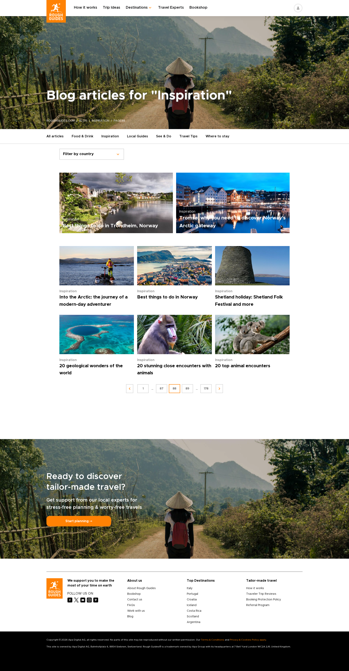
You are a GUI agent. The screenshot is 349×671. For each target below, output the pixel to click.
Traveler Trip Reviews (261, 594)
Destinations (137, 7)
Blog (130, 616)
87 (161, 388)
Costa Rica (194, 610)
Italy (189, 588)
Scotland (193, 616)
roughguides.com (60, 120)
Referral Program (257, 605)
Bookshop (198, 7)
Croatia (192, 599)
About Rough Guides (141, 588)
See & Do (163, 136)
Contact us (134, 599)
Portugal (192, 594)
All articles (55, 136)
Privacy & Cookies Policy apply (248, 640)
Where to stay (217, 136)
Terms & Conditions (212, 640)
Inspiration (110, 136)
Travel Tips (188, 136)
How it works (85, 7)
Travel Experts (171, 7)
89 (187, 388)
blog (83, 120)
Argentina (193, 622)
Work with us (136, 610)
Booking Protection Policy (263, 599)
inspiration (100, 120)
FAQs (131, 605)
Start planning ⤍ (78, 521)
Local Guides (137, 136)
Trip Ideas (111, 7)
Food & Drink (82, 136)
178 (206, 388)
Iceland (192, 605)
